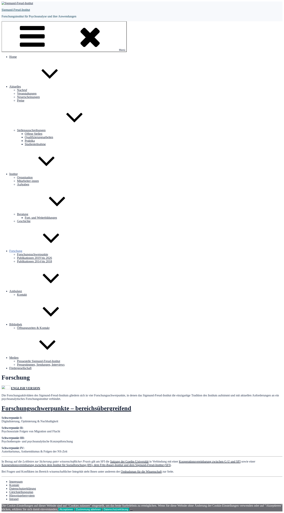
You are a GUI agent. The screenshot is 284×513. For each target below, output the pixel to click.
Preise (20, 100)
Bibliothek (15, 324)
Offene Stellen (33, 133)
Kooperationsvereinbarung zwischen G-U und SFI (210, 461)
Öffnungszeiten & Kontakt (33, 327)
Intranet (14, 499)
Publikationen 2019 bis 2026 (34, 257)
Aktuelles (15, 86)
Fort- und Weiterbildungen (41, 217)
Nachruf (22, 90)
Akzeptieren (66, 509)
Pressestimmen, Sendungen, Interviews (41, 364)
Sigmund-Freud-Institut (16, 9)
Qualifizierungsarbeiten (39, 137)
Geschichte (24, 221)
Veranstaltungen (27, 93)
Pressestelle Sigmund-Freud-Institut (38, 361)
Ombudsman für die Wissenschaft (141, 471)
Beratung (22, 214)
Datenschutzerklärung (22, 488)
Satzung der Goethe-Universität (129, 461)
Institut (13, 174)
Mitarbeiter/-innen (28, 181)
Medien (14, 357)
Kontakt (22, 294)
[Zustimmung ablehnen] (131, 510)
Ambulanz (15, 291)
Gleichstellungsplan (21, 492)
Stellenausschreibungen (31, 130)
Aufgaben (23, 184)
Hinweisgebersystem (22, 495)
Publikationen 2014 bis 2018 (34, 261)
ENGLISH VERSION (25, 388)
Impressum (16, 481)
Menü (122, 50)
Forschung (15, 251)
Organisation (25, 177)
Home (13, 56)
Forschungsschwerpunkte (32, 254)
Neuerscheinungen (28, 97)
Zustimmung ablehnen (88, 509)
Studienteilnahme (35, 144)
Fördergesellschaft (20, 368)
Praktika (30, 140)
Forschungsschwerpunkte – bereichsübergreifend (66, 408)
